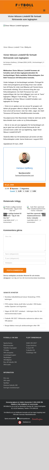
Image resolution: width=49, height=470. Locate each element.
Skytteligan (7, 357)
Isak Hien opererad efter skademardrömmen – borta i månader (35, 216)
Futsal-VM (30, 348)
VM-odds (6, 380)
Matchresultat (8, 345)
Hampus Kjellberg (11, 62)
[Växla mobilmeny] (44, 10)
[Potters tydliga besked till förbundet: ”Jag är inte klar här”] (12, 207)
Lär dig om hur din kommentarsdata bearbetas (28, 278)
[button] (5, 214)
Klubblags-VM (31, 352)
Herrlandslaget (37, 62)
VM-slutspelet (8, 352)
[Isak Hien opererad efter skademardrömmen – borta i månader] (36, 207)
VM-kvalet (7, 364)
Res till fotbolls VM (10, 362)
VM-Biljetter (7, 360)
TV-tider (6, 350)
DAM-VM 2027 (31, 343)
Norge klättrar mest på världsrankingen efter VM (22, 325)
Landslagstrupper (9, 355)
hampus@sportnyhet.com (24, 175)
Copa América (31, 345)
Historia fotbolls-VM (10, 385)
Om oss (6, 378)
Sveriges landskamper (11, 388)
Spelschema (7, 343)
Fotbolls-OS (30, 350)
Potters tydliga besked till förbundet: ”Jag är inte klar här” (12, 216)
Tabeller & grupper (10, 348)
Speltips (6, 383)
